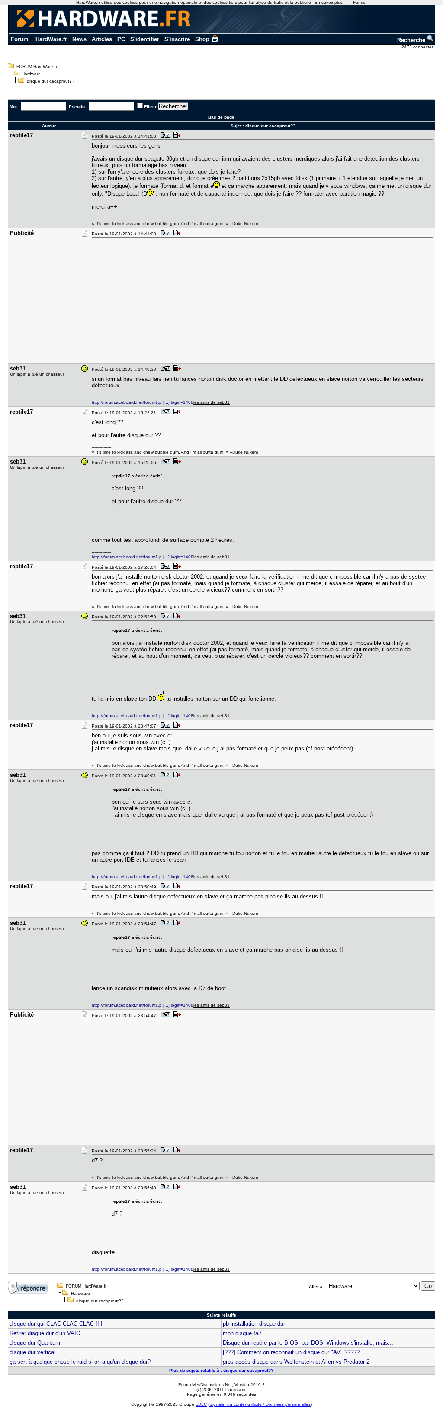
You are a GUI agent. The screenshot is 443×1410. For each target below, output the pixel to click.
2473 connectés (418, 47)
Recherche (412, 40)
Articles (102, 39)
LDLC (201, 1404)
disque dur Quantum (35, 1342)
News (79, 39)
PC (121, 39)
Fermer (360, 2)
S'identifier (144, 39)
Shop (202, 39)
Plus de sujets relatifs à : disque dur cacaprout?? (221, 1370)
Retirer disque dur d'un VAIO (45, 1333)
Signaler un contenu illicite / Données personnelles (260, 1404)
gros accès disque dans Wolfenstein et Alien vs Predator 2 (296, 1361)
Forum (20, 39)
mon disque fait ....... (249, 1333)
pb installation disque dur (254, 1323)
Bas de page (221, 117)
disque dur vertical (32, 1352)
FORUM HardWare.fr (36, 66)
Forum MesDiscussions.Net (205, 1384)
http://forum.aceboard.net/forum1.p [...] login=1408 (142, 402)
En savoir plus (329, 2)
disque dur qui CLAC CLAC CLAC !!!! (56, 1323)
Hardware (31, 73)
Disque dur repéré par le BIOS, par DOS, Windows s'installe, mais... (308, 1342)
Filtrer (150, 106)
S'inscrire (177, 39)
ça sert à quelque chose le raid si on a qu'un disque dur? (80, 1361)
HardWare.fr (51, 39)
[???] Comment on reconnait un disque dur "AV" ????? (291, 1352)
